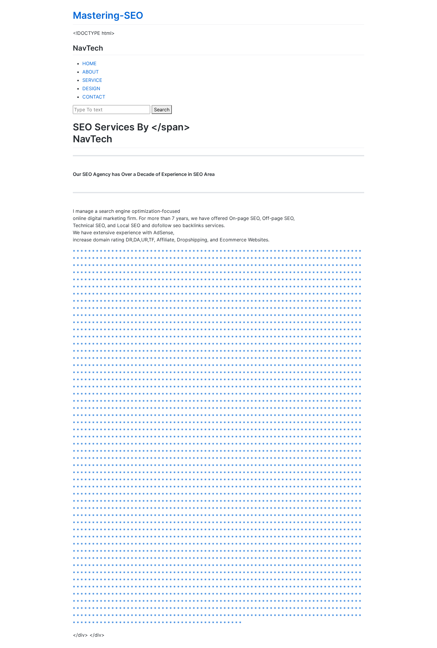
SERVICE (92, 80)
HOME (89, 63)
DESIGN (91, 88)
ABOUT (90, 72)
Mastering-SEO (108, 15)
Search (161, 110)
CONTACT (93, 97)
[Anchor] (106, 47)
